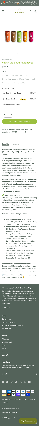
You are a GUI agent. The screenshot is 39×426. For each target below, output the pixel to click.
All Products (6, 329)
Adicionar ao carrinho (19, 121)
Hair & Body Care (8, 322)
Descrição (5, 144)
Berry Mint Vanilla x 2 (19, 75)
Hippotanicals (7, 59)
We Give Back (7, 342)
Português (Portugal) (8, 412)
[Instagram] (14, 232)
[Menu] (3, 11)
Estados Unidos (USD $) (9, 408)
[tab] (6, 144)
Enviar (20, 226)
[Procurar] (31, 11)
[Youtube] (10, 232)
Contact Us (6, 352)
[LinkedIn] (26, 232)
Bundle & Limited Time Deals (13, 325)
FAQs (4, 349)
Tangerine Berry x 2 (8, 83)
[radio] (4, 93)
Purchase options (8, 88)
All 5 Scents (6, 75)
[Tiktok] (18, 232)
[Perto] (36, 191)
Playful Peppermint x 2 (27, 79)
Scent (4, 72)
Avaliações (15, 144)
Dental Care (6, 319)
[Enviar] (36, 374)
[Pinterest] (22, 232)
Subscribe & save (15, 99)
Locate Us (5, 355)
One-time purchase (13, 93)
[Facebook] (6, 232)
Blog (4, 345)
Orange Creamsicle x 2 (10, 79)
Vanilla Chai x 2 (22, 83)
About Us (5, 339)
